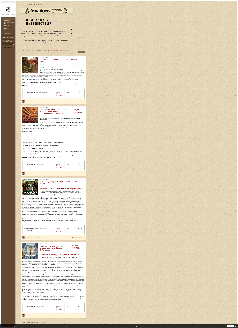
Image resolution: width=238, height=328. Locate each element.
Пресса (8, 37)
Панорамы (6, 30)
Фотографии (6, 25)
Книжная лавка (7, 20)
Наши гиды (75, 31)
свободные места (64, 50)
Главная (28, 4)
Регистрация (9, 4)
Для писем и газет (77, 29)
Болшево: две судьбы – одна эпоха (52, 182)
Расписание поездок (77, 35)
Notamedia (8, 47)
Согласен (230, 326)
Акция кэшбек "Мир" (76, 37)
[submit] (13, 44)
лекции (44, 50)
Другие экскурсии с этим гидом (78, 100)
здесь (34, 44)
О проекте (5, 37)
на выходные (38, 50)
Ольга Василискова (29, 100)
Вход (6, 4)
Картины (5, 28)
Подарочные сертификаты (9, 22)
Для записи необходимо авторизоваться (70, 60)
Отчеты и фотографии (78, 33)
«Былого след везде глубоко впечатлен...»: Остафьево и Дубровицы (51, 247)
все (22, 50)
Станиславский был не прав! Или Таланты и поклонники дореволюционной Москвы (54, 111)
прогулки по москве (29, 50)
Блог (5, 23)
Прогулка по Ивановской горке (50, 60)
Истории (5, 26)
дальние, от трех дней (53, 50)
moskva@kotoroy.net (39, 322)
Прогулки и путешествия (8, 19)
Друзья (11, 37)
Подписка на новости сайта (8, 41)
